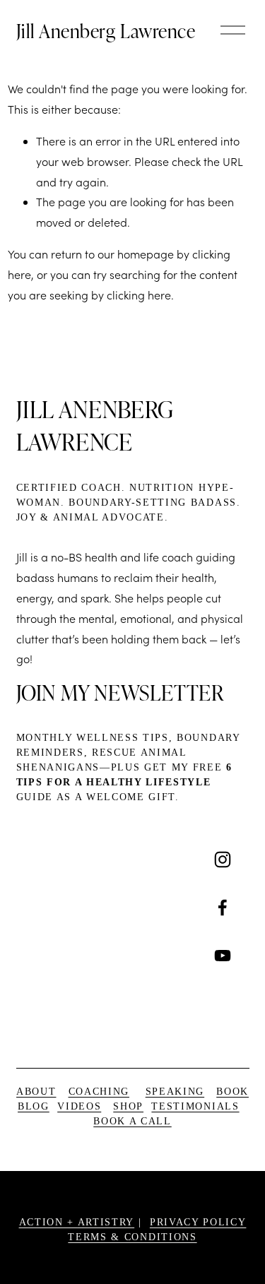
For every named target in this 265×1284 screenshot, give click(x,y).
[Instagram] (222, 859)
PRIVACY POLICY (198, 1222)
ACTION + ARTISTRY (77, 1222)
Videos (79, 1106)
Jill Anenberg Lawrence (106, 30)
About (36, 1091)
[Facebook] (222, 907)
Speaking (175, 1091)
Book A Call (132, 1121)
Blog (33, 1106)
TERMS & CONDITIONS (132, 1237)
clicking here (139, 294)
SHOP (128, 1106)
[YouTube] (222, 955)
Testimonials (195, 1106)
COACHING (99, 1091)
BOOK (232, 1091)
